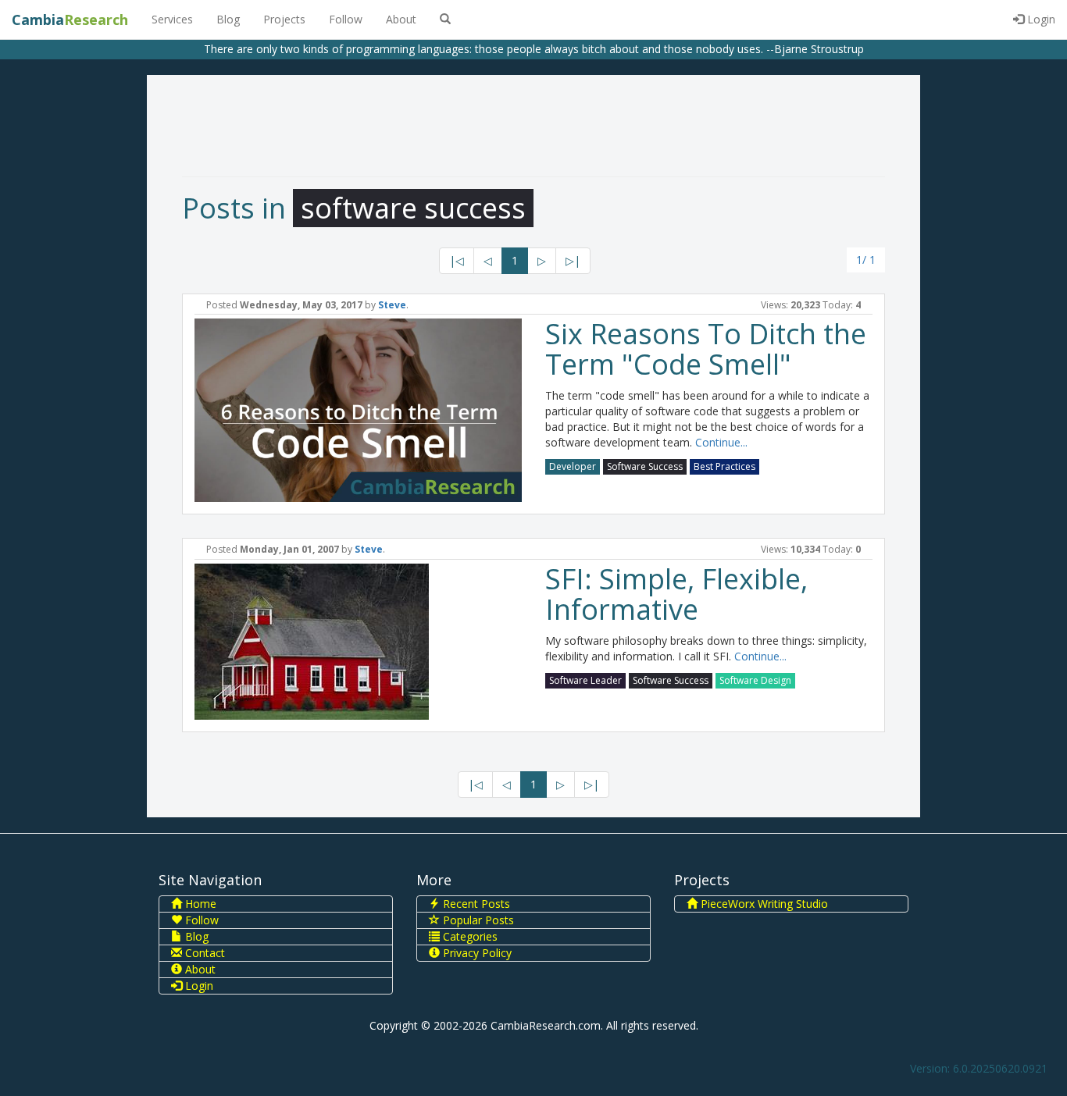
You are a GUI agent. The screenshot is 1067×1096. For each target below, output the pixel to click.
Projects (284, 19)
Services (172, 19)
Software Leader (585, 680)
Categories (469, 936)
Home (199, 903)
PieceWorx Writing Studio (763, 903)
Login (1039, 19)
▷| (573, 260)
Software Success (645, 466)
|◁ (456, 260)
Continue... (721, 442)
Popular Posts (477, 920)
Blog (228, 19)
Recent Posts (475, 903)
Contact (203, 952)
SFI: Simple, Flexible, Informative (676, 594)
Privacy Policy (476, 952)
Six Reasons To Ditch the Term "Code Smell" (705, 349)
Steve (392, 304)
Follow (345, 19)
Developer (572, 466)
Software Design (755, 680)
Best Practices (724, 466)
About (401, 19)
